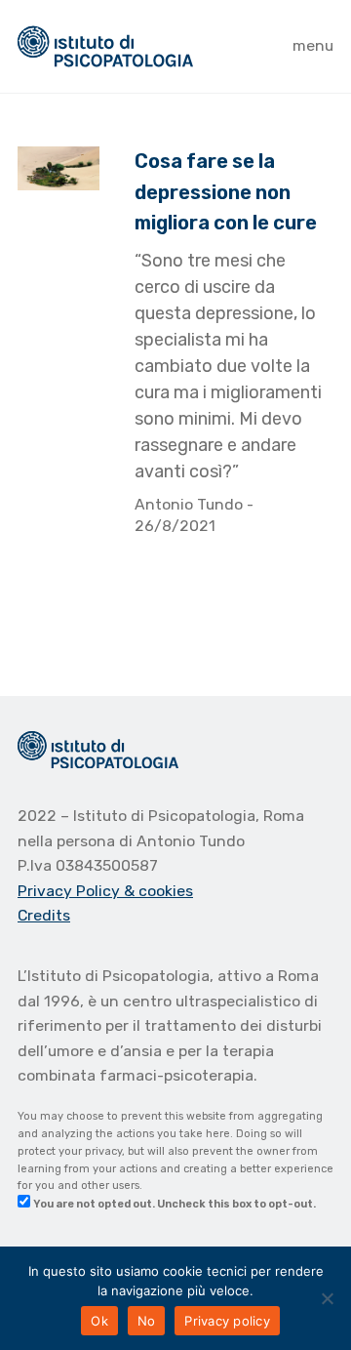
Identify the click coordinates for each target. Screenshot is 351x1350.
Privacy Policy (71, 890)
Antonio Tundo (191, 504)
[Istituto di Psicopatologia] (105, 46)
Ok (99, 1321)
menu (312, 45)
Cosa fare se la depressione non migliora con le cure (226, 191)
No (146, 1321)
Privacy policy (227, 1321)
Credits (44, 915)
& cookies (158, 890)
